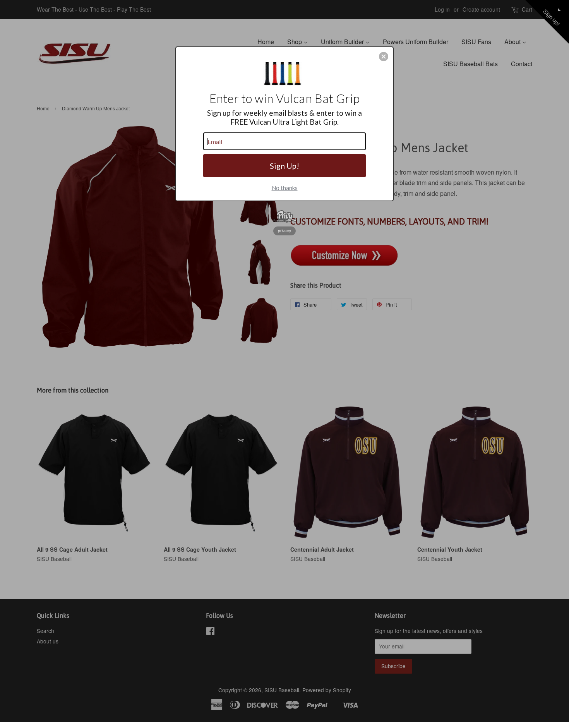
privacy (284, 230)
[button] (383, 56)
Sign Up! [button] (284, 165)
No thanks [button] (285, 187)
